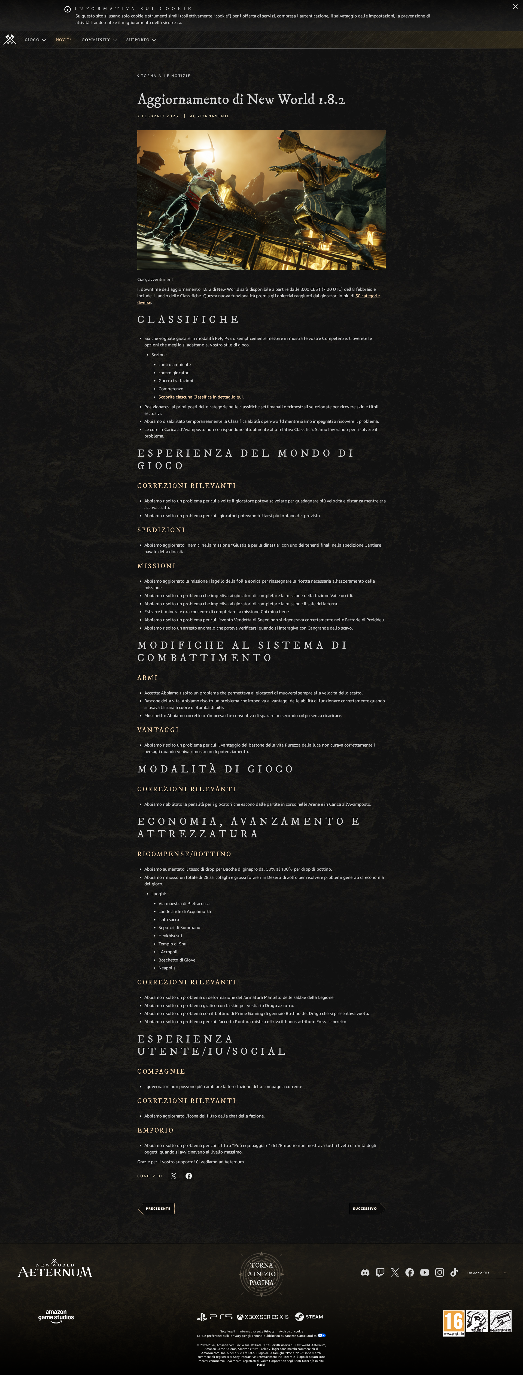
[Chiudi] (515, 7)
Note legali (227, 1331)
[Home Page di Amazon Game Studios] (56, 1317)
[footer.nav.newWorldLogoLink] (54, 1268)
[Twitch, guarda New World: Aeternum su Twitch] (380, 1272)
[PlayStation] (214, 1317)
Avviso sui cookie (291, 1331)
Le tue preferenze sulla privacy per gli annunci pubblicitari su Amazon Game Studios (257, 1335)
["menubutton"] (35, 40)
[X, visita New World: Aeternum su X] (395, 1272)
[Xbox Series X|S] (263, 1317)
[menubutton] (487, 1272)
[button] (261, 200)
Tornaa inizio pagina (261, 1274)
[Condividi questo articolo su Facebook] (188, 1175)
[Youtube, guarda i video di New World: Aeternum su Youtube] (424, 1272)
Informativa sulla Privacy (257, 1331)
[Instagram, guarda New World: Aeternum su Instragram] (439, 1272)
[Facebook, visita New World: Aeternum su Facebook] (409, 1272)
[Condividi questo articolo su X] (173, 1175)
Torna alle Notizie (166, 75)
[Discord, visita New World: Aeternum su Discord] (365, 1272)
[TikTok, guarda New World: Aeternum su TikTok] (454, 1272)
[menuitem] (35, 40)
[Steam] (310, 1317)
